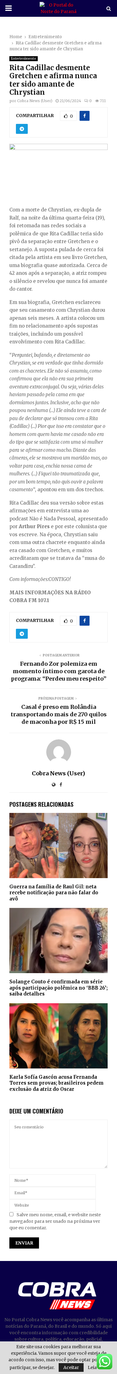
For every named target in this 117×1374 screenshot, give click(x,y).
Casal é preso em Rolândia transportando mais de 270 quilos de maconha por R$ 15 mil (59, 714)
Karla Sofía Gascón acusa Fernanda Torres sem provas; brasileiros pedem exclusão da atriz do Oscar (56, 1083)
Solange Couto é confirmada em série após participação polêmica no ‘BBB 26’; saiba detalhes (58, 988)
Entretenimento (23, 59)
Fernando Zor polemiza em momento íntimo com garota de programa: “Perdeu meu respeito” (58, 671)
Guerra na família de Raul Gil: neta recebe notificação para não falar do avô (53, 893)
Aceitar (71, 1367)
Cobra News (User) (34, 100)
